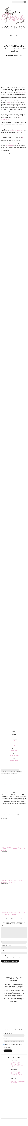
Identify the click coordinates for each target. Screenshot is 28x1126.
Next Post (20, 784)
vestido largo (6, 773)
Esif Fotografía (9, 145)
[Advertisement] (14, 1102)
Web (3, 950)
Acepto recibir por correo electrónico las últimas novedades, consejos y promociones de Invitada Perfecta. (14, 1046)
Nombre (4, 940)
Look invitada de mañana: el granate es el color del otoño (13, 913)
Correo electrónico (7, 945)
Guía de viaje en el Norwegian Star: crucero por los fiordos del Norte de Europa (17, 1073)
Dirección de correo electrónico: (10, 1038)
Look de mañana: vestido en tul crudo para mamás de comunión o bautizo (13, 849)
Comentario (5, 925)
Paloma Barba (14, 750)
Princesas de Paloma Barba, (16, 130)
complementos (15, 769)
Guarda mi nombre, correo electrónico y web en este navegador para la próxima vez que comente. (14, 956)
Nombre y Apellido (8, 1033)
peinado (13, 771)
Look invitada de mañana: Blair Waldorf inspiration (11, 881)
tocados (19, 771)
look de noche (22, 92)
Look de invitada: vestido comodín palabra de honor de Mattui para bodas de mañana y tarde (17, 1065)
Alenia (9, 102)
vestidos (14, 773)
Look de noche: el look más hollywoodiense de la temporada (17, 1081)
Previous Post (7, 784)
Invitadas (9, 55)
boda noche (5, 769)
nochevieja (5, 771)
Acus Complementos (14, 740)
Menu (4, 1)
